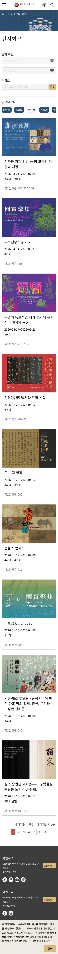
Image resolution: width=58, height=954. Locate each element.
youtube (17, 879)
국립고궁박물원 (24, 5)
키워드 (6, 80)
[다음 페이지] (39, 832)
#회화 (19, 110)
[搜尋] (52, 4)
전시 (10, 14)
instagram (11, 879)
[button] (4, 5)
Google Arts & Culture (23, 879)
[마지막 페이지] (45, 832)
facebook (4, 879)
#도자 (31, 110)
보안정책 (50, 940)
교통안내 (48, 865)
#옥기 (44, 110)
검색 (52, 87)
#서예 (6, 110)
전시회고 (21, 14)
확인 (50, 948)
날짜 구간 (7, 54)
